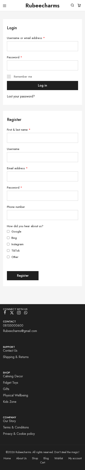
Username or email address (26, 38)
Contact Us (10, 350)
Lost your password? (21, 96)
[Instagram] (18, 313)
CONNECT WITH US (15, 309)
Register (23, 275)
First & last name (18, 129)
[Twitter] (11, 313)
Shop (35, 458)
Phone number (16, 207)
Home (7, 458)
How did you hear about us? (25, 226)
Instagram (17, 244)
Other (14, 257)
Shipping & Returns (16, 357)
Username (13, 149)
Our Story (9, 421)
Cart (42, 462)
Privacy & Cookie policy (19, 433)
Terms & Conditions (16, 427)
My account (75, 458)
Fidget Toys (10, 382)
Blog (46, 458)
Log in (42, 85)
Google (16, 231)
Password (14, 57)
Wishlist (58, 458)
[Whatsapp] (25, 313)
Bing (14, 238)
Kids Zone (9, 401)
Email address (17, 168)
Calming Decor (13, 376)
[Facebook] (5, 313)
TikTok (15, 250)
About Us (21, 458)
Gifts (6, 389)
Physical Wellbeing (15, 395)
